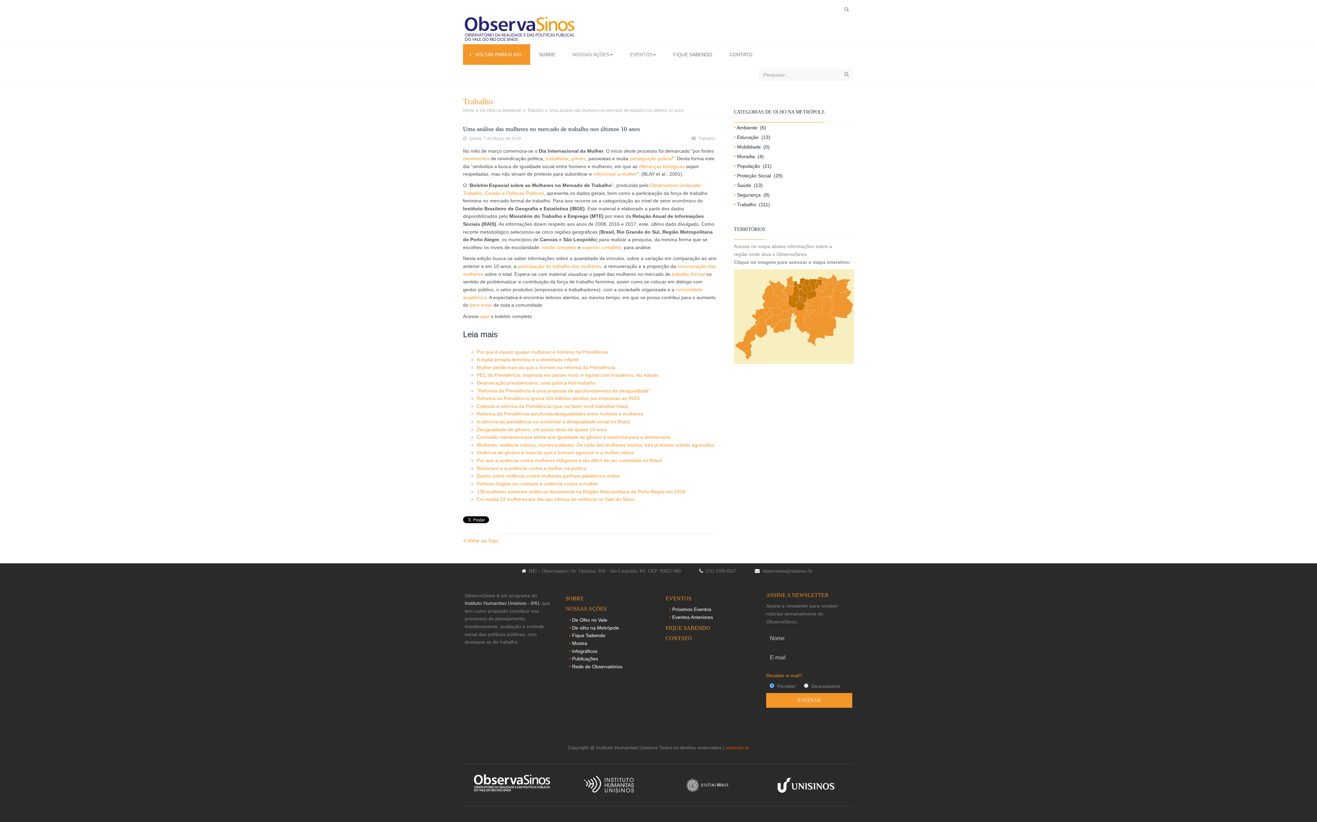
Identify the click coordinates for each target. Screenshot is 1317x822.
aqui (484, 316)
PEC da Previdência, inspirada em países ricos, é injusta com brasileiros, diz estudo (567, 375)
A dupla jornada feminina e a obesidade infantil (527, 359)
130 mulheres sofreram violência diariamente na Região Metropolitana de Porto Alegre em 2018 (581, 491)
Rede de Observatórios (597, 666)
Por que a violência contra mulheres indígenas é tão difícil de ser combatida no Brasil (569, 460)
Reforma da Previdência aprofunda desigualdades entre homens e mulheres (560, 413)
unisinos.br (737, 747)
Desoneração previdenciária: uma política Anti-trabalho (536, 383)
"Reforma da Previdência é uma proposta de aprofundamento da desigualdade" (563, 391)
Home (468, 110)
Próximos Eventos (691, 609)
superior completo (601, 247)
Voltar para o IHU (496, 54)
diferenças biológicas (662, 166)
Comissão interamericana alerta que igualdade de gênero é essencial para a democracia (573, 437)
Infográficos (584, 651)
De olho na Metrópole (595, 628)
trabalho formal (688, 274)
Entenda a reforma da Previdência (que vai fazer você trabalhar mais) (552, 406)
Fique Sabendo (692, 54)
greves (578, 158)
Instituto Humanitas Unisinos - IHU (502, 603)
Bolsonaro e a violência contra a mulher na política (531, 468)
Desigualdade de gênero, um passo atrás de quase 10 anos (542, 429)
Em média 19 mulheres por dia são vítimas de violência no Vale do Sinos (555, 499)
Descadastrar (825, 686)
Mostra (579, 643)
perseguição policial (651, 158)
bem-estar (481, 305)
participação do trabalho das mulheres (559, 266)
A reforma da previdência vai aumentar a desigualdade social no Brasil (553, 421)
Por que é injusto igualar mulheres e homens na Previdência (542, 352)
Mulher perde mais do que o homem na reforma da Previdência (546, 367)
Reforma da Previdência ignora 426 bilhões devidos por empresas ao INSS (558, 398)
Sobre (547, 54)
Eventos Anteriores (692, 617)
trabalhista (557, 158)
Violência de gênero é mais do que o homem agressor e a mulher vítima (555, 452)
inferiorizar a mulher (614, 174)
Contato (740, 54)
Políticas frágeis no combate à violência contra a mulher (537, 483)
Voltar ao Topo (482, 540)
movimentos (476, 158)
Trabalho (535, 110)
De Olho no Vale (589, 620)
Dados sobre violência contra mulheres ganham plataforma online (548, 476)
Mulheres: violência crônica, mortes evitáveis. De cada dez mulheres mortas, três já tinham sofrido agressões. (596, 445)
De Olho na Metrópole (500, 110)
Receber (786, 686)
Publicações (585, 658)
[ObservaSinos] (519, 29)
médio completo (559, 247)
